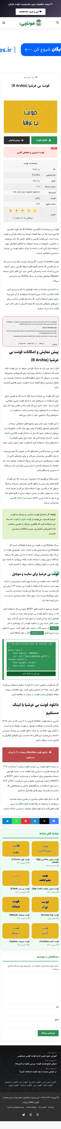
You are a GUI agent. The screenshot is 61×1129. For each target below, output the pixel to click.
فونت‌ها (27, 77)
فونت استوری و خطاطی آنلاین (30, 152)
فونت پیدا (23, 1082)
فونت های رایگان (26, 804)
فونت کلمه (47, 1085)
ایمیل (56, 1019)
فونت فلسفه (12, 519)
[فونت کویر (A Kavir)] (15, 849)
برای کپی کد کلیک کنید (31, 673)
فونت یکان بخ (34, 1082)
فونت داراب (26, 519)
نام (57, 1006)
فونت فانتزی (17, 433)
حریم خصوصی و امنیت (15, 1107)
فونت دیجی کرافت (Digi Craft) (45, 888)
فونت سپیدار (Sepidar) (19, 941)
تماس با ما (42, 1107)
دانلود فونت (41, 140)
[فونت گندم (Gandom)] (45, 931)
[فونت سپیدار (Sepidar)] (15, 931)
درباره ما (51, 1107)
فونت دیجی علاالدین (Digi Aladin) (47, 861)
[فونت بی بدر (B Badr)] (15, 878)
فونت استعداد (25, 1085)
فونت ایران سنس (48, 1082)
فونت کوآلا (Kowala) (50, 915)
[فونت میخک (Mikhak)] (15, 904)
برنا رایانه (36, 180)
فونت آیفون (13, 1085)
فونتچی (55, 619)
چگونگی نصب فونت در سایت (39, 695)
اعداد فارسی (16, 498)
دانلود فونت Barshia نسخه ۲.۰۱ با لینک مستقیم (28, 754)
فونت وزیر (37, 1085)
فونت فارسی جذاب (50, 294)
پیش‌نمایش (14, 140)
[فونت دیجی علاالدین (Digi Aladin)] (45, 849)
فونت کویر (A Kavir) (20, 859)
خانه (33, 77)
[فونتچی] (30, 23)
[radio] (35, 211)
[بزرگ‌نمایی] (54, 321)
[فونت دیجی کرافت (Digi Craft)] (45, 878)
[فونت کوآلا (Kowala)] (45, 904)
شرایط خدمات (31, 1107)
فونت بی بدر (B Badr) (19, 888)
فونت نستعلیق (10, 1082)
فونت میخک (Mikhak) (19, 915)
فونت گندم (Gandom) (49, 941)
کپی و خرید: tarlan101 (29, 11)
